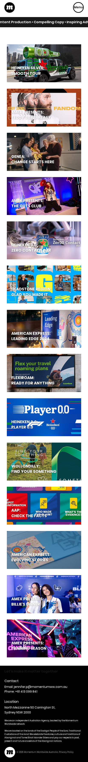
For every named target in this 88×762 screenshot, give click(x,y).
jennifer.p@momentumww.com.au (40, 687)
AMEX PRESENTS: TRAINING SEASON (28, 645)
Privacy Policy (66, 752)
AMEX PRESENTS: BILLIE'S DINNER (27, 601)
